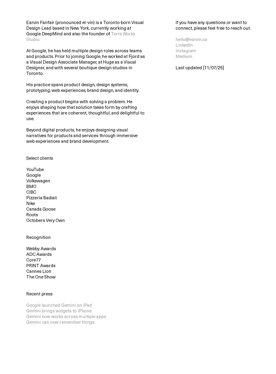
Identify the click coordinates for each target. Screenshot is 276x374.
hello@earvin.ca (191, 40)
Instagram (186, 51)
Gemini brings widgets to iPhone (59, 311)
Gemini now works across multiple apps (66, 317)
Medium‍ (184, 57)
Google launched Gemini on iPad (59, 305)
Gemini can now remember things (60, 322)
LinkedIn (184, 45)
